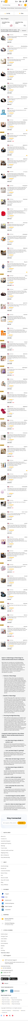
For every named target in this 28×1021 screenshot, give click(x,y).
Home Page (3, 8)
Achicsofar (25, 564)
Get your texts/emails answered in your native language (14, 963)
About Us (3, 836)
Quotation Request (5, 841)
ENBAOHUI (25, 159)
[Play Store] (13, 979)
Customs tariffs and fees (7, 850)
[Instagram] (4, 1015)
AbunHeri (25, 314)
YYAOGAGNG (24, 486)
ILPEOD (26, 537)
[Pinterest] (13, 1015)
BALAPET (25, 460)
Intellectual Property (6, 843)
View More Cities (5, 952)
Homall (25, 576)
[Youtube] (7, 1015)
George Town (4, 936)
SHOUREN (25, 34)
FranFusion (25, 83)
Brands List (3, 868)
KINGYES (25, 474)
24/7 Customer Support (11, 960)
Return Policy (4, 873)
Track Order (4, 848)
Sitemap (3, 845)
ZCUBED (25, 550)
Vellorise (25, 392)
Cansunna (25, 433)
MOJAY (25, 523)
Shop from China (15, 1001)
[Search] (25, 5)
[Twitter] (10, 1015)
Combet (25, 289)
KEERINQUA (25, 406)
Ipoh (2, 948)
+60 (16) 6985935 (7, 968)
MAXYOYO (25, 57)
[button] (17, 1)
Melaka (2, 945)
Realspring (25, 328)
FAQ (2, 875)
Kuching (3, 950)
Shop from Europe (16, 1003)
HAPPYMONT (24, 367)
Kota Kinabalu (4, 943)
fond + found (24, 511)
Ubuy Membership (5, 857)
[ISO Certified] (14, 991)
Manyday (25, 603)
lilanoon (25, 615)
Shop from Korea (6, 1001)
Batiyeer (25, 626)
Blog (2, 882)
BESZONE (25, 589)
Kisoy (26, 275)
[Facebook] (2, 1015)
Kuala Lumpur (4, 934)
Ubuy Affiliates (4, 884)
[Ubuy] (6, 1)
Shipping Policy (4, 852)
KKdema (25, 500)
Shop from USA (5, 998)
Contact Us (4, 838)
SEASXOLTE (25, 145)
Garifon (25, 108)
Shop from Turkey (6, 1003)
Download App (4, 866)
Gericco (25, 420)
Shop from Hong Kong (17, 1000)
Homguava (25, 185)
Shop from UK (14, 998)
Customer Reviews (5, 870)
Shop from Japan (6, 1000)
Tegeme (25, 446)
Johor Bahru (4, 938)
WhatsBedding (24, 46)
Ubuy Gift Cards (5, 880)
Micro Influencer (5, 855)
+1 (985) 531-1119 (6, 972)
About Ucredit (4, 877)
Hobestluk (25, 120)
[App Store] (5, 979)
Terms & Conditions (6, 1010)
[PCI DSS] (4, 991)
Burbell (25, 342)
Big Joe (25, 209)
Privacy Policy (16, 1010)
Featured (24, 30)
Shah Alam (3, 941)
